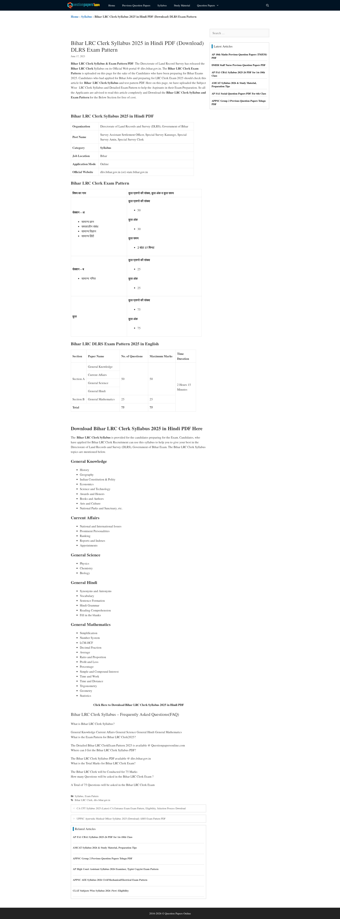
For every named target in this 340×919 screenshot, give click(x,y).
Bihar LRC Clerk (83, 800)
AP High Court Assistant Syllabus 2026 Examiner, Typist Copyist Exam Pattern (115, 869)
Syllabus (162, 5)
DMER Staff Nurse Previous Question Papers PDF (239, 65)
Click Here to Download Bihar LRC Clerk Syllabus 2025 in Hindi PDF (138, 705)
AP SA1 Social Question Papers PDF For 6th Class (239, 93)
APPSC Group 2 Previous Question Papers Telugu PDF (102, 858)
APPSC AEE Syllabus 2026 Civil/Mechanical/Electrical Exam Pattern (110, 880)
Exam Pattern (91, 796)
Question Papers (206, 5)
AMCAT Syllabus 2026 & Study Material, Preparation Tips (105, 847)
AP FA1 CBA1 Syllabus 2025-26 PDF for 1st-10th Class (102, 837)
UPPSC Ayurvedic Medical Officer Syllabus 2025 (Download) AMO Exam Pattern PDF (121, 818)
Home (111, 5)
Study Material (182, 5)
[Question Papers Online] (85, 5)
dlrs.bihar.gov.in (102, 800)
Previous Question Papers (136, 5)
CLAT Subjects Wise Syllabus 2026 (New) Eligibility (101, 890)
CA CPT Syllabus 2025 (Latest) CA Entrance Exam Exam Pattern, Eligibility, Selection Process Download (131, 808)
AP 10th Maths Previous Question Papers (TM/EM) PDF (239, 56)
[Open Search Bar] (267, 5)
